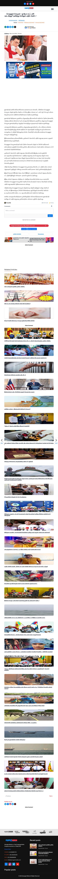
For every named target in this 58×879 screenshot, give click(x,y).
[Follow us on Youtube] (15, 804)
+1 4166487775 (12, 852)
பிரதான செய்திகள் (40, 22)
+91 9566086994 (11, 857)
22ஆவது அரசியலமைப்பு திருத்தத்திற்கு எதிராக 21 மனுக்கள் (18, 461)
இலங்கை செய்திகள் (29, 22)
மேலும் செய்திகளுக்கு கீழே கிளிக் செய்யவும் (23, 225)
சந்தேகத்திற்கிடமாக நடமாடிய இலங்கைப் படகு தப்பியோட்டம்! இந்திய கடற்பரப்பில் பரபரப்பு (24, 617)
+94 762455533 (13, 854)
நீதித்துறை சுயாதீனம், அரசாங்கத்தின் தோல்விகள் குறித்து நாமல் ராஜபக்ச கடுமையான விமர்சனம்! (27, 532)
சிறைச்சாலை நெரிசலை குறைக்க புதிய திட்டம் (15, 375)
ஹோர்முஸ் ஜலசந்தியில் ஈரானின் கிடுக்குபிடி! (14, 739)
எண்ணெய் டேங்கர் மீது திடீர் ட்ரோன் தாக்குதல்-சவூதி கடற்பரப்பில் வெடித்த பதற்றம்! (23, 756)
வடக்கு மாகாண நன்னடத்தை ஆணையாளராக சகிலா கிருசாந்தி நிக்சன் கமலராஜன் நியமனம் (26, 773)
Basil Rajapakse (21, 20)
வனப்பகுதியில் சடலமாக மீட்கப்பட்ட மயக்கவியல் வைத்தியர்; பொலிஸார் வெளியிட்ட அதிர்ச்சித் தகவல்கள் (28, 651)
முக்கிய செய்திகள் (17, 234)
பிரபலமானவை (41, 234)
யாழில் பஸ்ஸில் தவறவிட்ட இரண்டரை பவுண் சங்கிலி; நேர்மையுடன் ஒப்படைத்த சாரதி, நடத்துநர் (26, 566)
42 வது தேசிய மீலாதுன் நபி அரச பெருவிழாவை (15, 497)
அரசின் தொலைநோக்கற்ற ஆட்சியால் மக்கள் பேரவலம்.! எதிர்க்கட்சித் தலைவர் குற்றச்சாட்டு (25, 358)
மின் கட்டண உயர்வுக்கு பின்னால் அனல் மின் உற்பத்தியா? (17, 303)
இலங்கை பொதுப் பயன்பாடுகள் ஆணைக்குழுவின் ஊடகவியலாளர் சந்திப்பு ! (21, 600)
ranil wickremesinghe (13, 20)
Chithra (6, 33)
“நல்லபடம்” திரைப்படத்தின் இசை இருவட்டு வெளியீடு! (16, 426)
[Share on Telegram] (13, 27)
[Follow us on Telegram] (5, 804)
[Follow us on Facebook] (8, 804)
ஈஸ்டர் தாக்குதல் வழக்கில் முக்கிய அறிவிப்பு (14, 286)
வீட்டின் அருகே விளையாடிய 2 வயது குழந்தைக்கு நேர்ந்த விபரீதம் (19, 320)
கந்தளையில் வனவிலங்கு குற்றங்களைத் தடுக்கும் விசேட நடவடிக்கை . (20, 722)
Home (15, 22)
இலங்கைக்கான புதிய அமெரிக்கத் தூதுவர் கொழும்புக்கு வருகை (19, 392)
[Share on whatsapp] (5, 27)
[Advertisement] (29, 93)
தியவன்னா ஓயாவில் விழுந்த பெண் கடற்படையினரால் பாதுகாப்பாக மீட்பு (20, 583)
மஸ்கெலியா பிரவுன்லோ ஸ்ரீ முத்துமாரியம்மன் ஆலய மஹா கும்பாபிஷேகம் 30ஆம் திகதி (24, 705)
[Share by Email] (15, 27)
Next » (51, 796)
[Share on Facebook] (8, 27)
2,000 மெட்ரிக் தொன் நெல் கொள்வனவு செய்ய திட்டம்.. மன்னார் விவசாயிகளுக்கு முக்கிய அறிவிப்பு (27, 341)
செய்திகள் (20, 22)
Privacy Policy (7, 849)
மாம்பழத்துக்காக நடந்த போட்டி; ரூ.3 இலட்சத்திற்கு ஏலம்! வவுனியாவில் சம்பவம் (22, 549)
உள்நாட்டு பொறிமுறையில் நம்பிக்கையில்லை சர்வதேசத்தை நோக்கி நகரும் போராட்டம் (23, 791)
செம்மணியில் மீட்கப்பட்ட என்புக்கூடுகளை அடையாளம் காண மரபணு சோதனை (22, 634)
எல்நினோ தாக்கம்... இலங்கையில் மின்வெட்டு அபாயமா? (17, 409)
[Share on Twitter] (10, 27)
